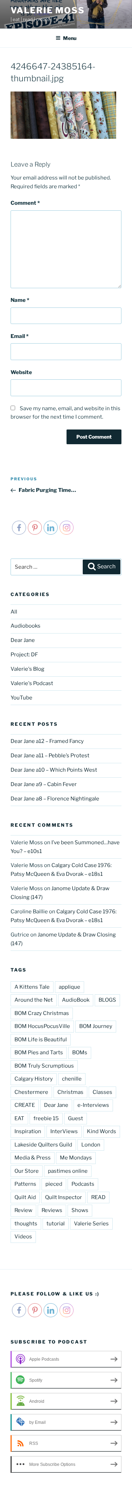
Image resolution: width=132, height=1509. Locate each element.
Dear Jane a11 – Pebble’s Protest (50, 755)
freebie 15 (46, 1118)
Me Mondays (76, 1158)
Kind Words (101, 1131)
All (14, 612)
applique (69, 987)
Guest (75, 1118)
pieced (53, 1184)
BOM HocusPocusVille (42, 1026)
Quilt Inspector (63, 1197)
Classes (102, 1092)
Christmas (70, 1092)
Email (20, 336)
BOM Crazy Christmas (41, 1013)
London (90, 1145)
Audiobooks (25, 626)
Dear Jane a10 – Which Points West (54, 770)
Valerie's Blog (27, 669)
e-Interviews (93, 1105)
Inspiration (27, 1131)
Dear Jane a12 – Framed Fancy (47, 741)
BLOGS (107, 1000)
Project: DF (24, 654)
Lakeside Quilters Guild (43, 1145)
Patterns (25, 1184)
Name (20, 300)
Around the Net (33, 1000)
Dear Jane (23, 640)
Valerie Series (91, 1223)
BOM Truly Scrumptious (44, 1066)
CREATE (24, 1105)
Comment (25, 203)
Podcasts (82, 1184)
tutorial (55, 1223)
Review (23, 1210)
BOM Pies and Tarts (38, 1052)
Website (21, 372)
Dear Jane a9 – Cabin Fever (44, 784)
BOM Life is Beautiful (40, 1039)
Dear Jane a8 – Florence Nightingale (55, 799)
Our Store (26, 1171)
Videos (23, 1236)
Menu (69, 38)
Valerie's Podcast (32, 683)
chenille (72, 1079)
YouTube (21, 698)
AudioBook (75, 1000)
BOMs (79, 1052)
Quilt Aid (25, 1197)
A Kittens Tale (32, 987)
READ (98, 1197)
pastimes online (68, 1171)
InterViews (64, 1131)
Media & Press (32, 1158)
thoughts (25, 1223)
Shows (79, 1210)
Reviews (52, 1210)
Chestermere (31, 1092)
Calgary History (33, 1079)
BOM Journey (95, 1026)
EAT (19, 1118)
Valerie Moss (48, 10)
